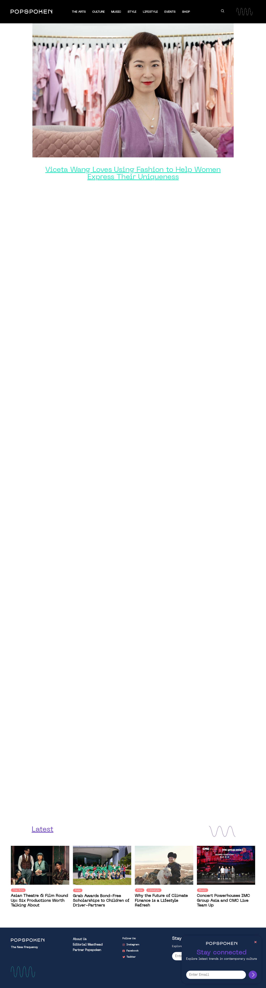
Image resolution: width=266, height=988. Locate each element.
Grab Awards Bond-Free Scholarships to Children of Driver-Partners (101, 900)
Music (116, 11)
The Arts (79, 11)
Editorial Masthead (88, 944)
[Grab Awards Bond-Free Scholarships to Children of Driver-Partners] (102, 865)
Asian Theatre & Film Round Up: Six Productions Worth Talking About (39, 900)
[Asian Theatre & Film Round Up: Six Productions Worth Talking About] (40, 865)
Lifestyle (150, 11)
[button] (222, 11)
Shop (186, 11)
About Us (80, 939)
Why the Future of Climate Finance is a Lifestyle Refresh (161, 900)
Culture (98, 11)
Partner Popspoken (87, 950)
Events (170, 11)
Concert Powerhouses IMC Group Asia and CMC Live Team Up (223, 900)
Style (132, 11)
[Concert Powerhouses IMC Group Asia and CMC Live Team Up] (226, 865)
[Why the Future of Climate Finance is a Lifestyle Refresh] (164, 865)
